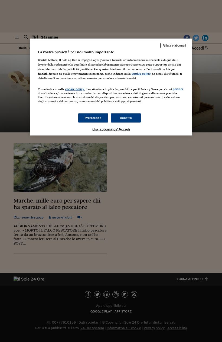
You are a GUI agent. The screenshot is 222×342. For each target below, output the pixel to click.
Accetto (126, 117)
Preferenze (93, 117)
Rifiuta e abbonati (174, 45)
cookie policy (141, 73)
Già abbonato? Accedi (111, 129)
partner (178, 89)
